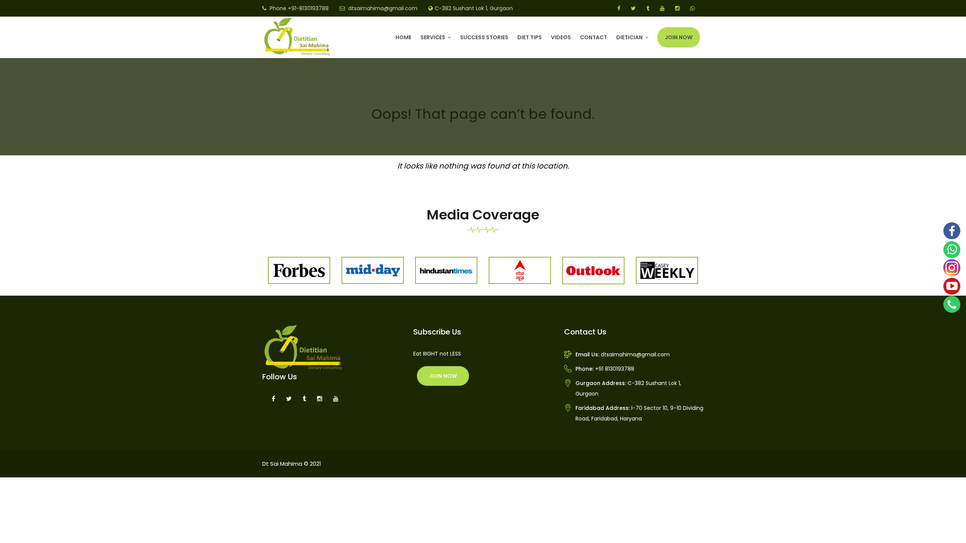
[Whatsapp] (951, 249)
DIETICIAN (629, 37)
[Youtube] (951, 286)
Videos (561, 37)
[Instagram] (951, 267)
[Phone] (951, 304)
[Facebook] (951, 230)
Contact (593, 37)
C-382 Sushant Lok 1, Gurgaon (474, 8)
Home (403, 37)
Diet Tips (529, 37)
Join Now (678, 37)
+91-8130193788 (308, 8)
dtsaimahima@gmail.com (382, 8)
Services (432, 37)
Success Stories (484, 37)
